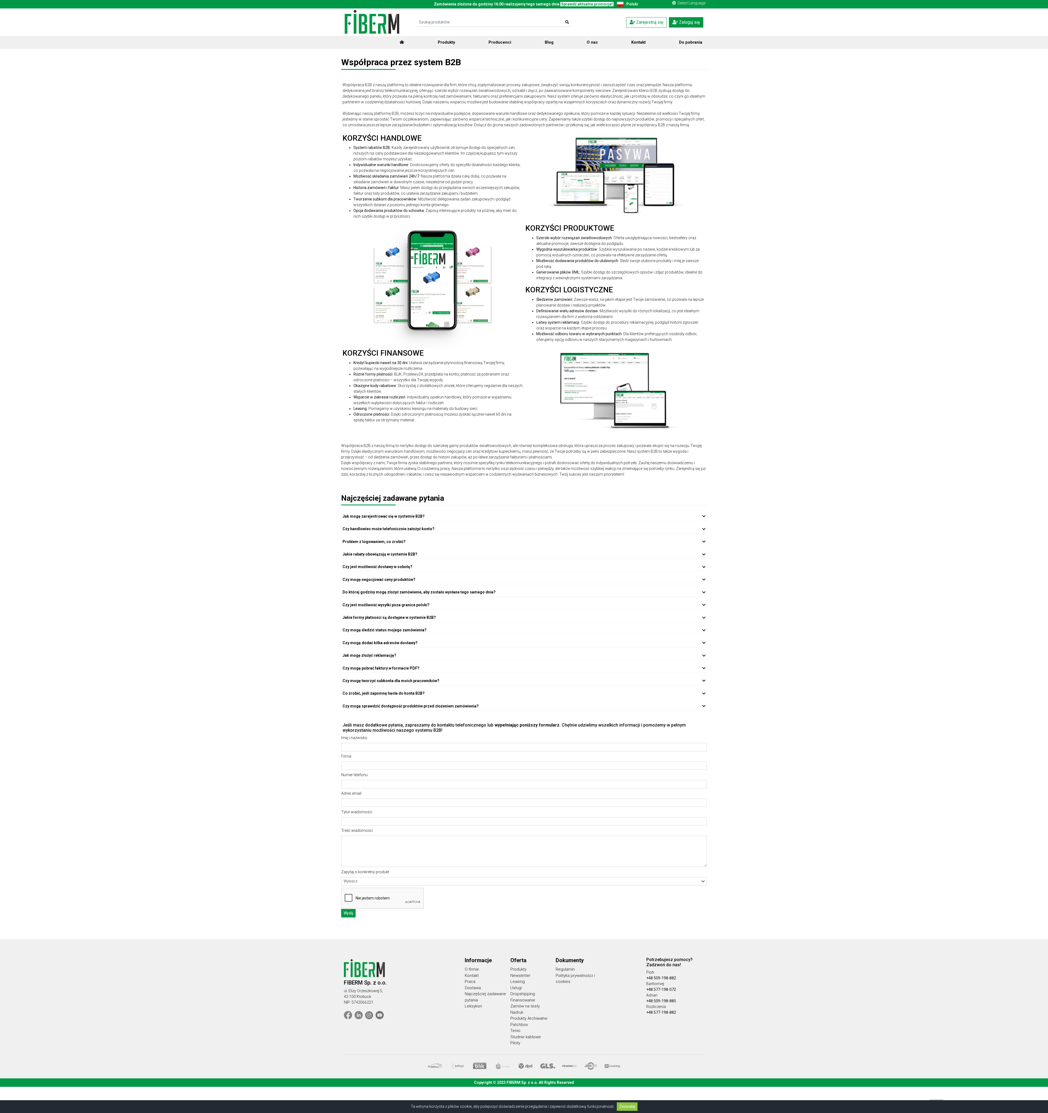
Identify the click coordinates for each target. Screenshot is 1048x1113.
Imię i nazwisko (354, 738)
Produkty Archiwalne (528, 1018)
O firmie (472, 969)
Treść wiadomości (357, 830)
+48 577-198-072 (661, 989)
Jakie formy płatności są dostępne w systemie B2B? (389, 617)
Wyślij (348, 913)
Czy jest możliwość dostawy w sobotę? (377, 567)
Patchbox (519, 1024)
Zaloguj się (689, 22)
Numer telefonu (354, 775)
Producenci (500, 42)
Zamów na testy (525, 1006)
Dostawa (473, 987)
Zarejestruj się (649, 22)
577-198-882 (665, 1012)
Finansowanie (522, 1000)
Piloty (515, 1042)
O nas (592, 42)
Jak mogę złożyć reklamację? (369, 655)
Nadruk (516, 1012)
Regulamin (565, 969)
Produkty (446, 42)
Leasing (517, 981)
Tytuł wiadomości (356, 812)
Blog (549, 42)
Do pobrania (690, 42)
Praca (470, 981)
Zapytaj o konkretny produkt (365, 872)
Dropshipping (522, 993)
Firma (346, 756)
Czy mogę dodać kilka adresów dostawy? (380, 643)
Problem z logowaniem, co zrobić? (374, 541)
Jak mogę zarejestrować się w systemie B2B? (384, 516)
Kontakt (638, 42)
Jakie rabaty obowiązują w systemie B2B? (380, 554)
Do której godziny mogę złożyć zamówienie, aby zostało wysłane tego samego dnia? (419, 592)
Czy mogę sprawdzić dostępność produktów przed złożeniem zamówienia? (411, 706)
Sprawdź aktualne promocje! (587, 4)
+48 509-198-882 (661, 978)
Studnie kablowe (525, 1036)
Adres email (351, 793)
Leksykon (473, 1006)
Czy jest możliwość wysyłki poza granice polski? (386, 605)
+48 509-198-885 (661, 1001)
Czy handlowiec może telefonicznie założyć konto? (388, 529)
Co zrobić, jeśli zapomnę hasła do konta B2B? (384, 693)
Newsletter (520, 975)
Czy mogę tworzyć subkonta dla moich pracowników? (391, 681)
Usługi (516, 987)
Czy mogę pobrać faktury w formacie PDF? (381, 668)
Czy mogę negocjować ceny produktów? (379, 579)
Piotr (650, 972)
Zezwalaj (627, 1106)
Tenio (515, 1030)
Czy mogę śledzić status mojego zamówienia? (385, 630)
